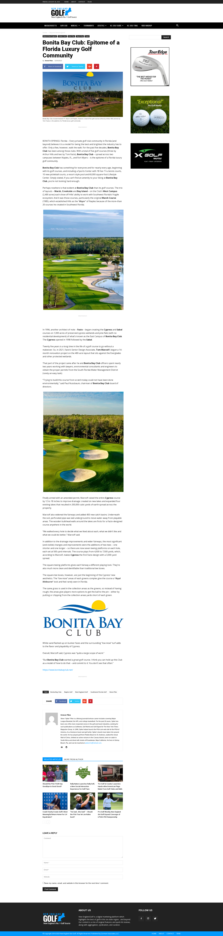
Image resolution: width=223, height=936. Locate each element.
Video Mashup (146, 25)
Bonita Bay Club (55, 692)
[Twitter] (155, 918)
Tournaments (88, 25)
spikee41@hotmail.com (93, 743)
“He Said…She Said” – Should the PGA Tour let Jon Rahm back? (81, 814)
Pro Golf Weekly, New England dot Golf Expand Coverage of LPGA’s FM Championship (109, 814)
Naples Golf (68, 692)
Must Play (71, 36)
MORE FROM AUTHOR (73, 759)
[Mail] (63, 747)
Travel (87, 36)
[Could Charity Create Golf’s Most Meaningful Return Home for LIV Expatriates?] (55, 801)
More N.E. (74, 25)
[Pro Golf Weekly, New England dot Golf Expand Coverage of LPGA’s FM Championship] (110, 801)
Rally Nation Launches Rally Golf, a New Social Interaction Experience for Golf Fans (82, 786)
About (73, 2)
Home (66, 2)
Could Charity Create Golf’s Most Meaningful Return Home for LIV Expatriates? (55, 814)
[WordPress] (67, 747)
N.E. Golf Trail (132, 25)
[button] (177, 25)
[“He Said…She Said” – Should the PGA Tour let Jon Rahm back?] (82, 801)
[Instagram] (148, 918)
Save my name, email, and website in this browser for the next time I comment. (76, 883)
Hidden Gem (62, 36)
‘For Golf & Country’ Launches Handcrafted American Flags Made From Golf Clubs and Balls (110, 786)
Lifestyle (100, 25)
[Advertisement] (133, 13)
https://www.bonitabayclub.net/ (58, 669)
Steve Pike (49, 61)
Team (89, 2)
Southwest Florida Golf (99, 692)
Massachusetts (50, 25)
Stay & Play (80, 36)
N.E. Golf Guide (115, 25)
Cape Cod (63, 25)
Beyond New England (49, 36)
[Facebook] (141, 918)
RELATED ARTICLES (52, 759)
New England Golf (81, 692)
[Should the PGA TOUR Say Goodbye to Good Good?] (55, 773)
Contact (81, 2)
